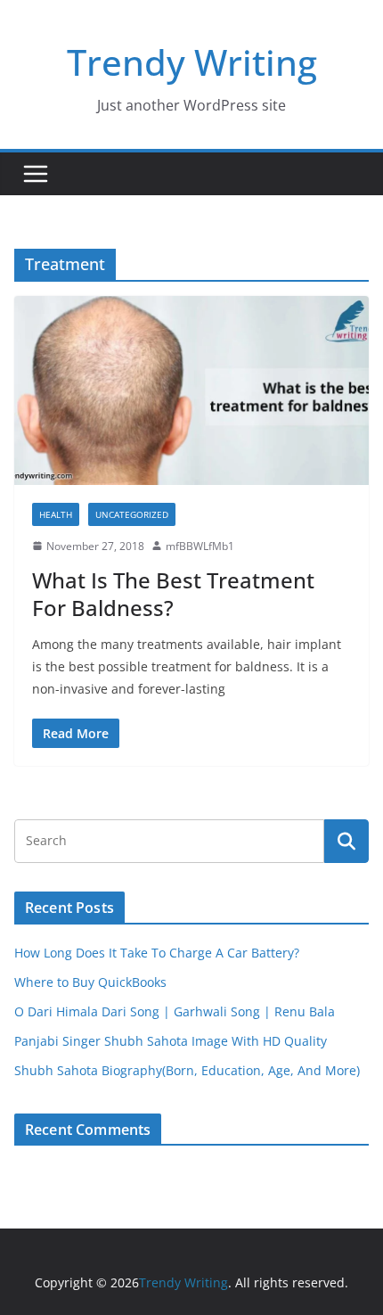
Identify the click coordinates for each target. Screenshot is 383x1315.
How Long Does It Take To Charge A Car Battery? (156, 952)
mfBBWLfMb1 (200, 546)
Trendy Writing (192, 61)
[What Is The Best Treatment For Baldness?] (191, 390)
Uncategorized (131, 514)
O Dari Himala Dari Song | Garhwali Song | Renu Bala (174, 1011)
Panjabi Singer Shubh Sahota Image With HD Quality (170, 1040)
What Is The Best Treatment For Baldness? (173, 593)
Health (55, 514)
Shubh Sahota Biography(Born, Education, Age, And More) (187, 1070)
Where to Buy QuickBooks (90, 982)
